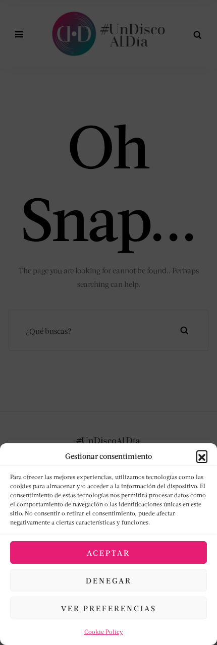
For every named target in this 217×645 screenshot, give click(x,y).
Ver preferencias (108, 608)
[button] (202, 456)
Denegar (109, 580)
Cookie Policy (103, 631)
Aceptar (108, 552)
